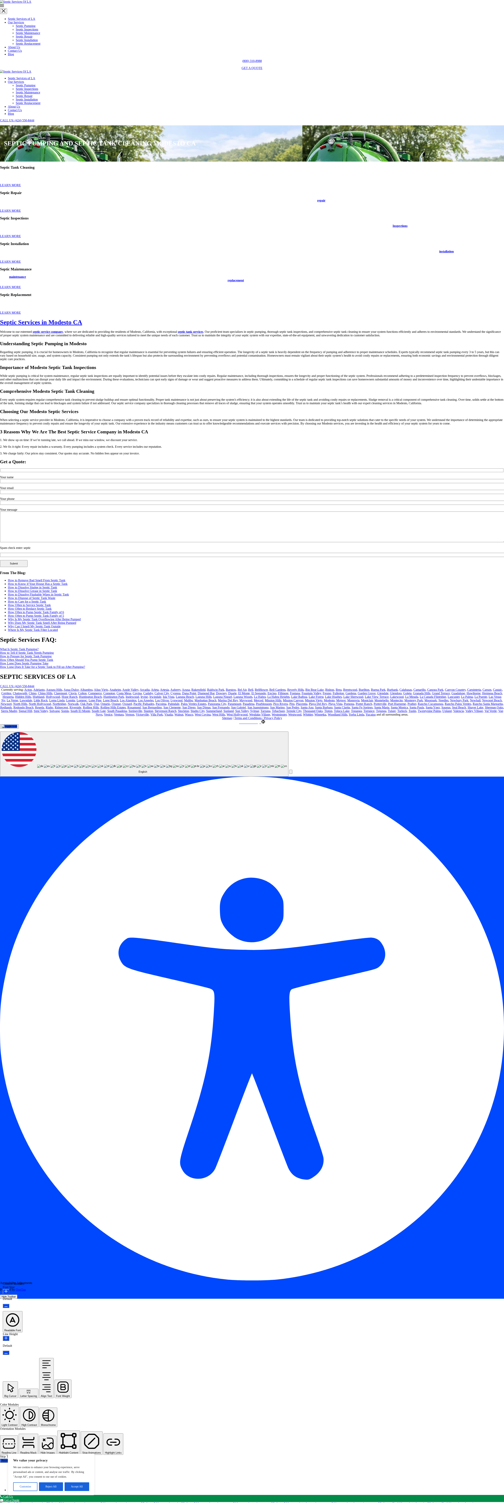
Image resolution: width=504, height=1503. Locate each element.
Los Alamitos (128, 700)
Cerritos (6, 693)
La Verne (12, 700)
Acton (28, 689)
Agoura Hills (54, 689)
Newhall (475, 700)
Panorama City (217, 704)
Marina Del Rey (228, 700)
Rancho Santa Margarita (488, 704)
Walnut (178, 714)
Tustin (412, 711)
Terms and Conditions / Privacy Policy (258, 718)
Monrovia (353, 700)
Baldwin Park (215, 689)
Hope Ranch (69, 696)
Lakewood (397, 696)
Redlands (6, 707)
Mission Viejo (313, 700)
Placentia (301, 704)
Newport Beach (492, 700)
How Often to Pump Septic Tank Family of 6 (36, 612)
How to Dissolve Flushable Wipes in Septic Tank (38, 594)
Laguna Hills (203, 696)
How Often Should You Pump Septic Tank (26, 659)
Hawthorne (474, 693)
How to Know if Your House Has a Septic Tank (38, 583)
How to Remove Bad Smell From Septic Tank (36, 580)
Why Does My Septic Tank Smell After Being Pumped (42, 622)
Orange (116, 704)
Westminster (279, 714)
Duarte (232, 693)
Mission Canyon (293, 700)
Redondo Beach (23, 707)
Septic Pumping (25, 26)
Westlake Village (259, 714)
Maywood (245, 700)
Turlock (402, 711)
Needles (443, 700)
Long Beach (110, 700)
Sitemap (227, 718)
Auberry (175, 689)
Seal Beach (459, 707)
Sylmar (254, 711)
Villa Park (156, 714)
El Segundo (258, 693)
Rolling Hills (91, 707)
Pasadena (248, 704)
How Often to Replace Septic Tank (30, 608)
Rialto (49, 707)
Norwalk (73, 704)
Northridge (59, 704)
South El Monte (80, 711)
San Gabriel (238, 707)
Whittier (308, 714)
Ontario (105, 704)
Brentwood (350, 689)
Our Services (16, 22)
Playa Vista (335, 704)
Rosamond (134, 707)
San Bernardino (152, 707)
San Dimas (204, 707)
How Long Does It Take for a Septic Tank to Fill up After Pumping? (42, 667)
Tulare (392, 711)
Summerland (214, 711)
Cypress (175, 693)
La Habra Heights (278, 696)
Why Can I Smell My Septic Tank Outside (34, 626)
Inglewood (132, 696)
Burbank (392, 689)
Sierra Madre (9, 711)
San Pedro (292, 707)
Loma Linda (57, 700)
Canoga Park (435, 689)
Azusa (186, 689)
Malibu (188, 700)
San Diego (188, 707)
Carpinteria (474, 689)
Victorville (142, 714)
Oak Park (86, 704)
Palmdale (173, 704)
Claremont (60, 693)
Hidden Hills (23, 696)
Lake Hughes (333, 696)
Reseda (39, 707)
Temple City (293, 711)
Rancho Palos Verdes (458, 704)
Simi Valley (41, 711)
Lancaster (454, 696)
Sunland (228, 711)
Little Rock (41, 700)
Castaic (497, 689)
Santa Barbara (324, 707)
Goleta (407, 693)
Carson (487, 689)
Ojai (96, 704)
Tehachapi (278, 711)
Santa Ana (307, 707)
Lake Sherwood (353, 696)
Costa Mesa (124, 693)
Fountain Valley (311, 693)
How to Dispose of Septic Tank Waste (31, 598)
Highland (38, 696)
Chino (32, 693)
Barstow (231, 689)
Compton (109, 693)
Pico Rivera (280, 704)
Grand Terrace (441, 693)
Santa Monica (399, 707)
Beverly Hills (295, 689)
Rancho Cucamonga (430, 704)
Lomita (70, 700)
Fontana (295, 693)
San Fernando (221, 707)
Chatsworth (20, 693)
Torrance (368, 711)
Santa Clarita (342, 707)
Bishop (329, 689)
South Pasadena (117, 711)
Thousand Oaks (313, 711)
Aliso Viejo (101, 689)
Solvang (54, 711)
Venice (108, 714)
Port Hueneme (397, 704)
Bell (250, 689)
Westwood (294, 714)
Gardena (351, 693)
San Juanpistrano (258, 707)
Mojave (341, 700)
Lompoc (82, 700)
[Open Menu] (252, 6)
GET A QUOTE (252, 68)
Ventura (119, 714)
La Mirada (411, 696)
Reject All (51, 1486)
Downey (221, 693)
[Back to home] (15, 1)
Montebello (381, 700)
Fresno (327, 693)
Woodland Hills (337, 714)
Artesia (164, 689)
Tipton (328, 711)
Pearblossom (264, 704)
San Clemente (172, 707)
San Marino (277, 707)
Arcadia (145, 689)
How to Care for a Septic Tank (27, 601)
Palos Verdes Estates (193, 704)
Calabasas (405, 689)
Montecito (396, 700)
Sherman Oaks (494, 707)
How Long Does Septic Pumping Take (24, 663)
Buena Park (378, 689)
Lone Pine (95, 700)
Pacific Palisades (143, 704)
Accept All (77, 1486)
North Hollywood (40, 704)
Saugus (445, 707)
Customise (25, 1486)
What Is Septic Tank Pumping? (19, 649)
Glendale (382, 693)
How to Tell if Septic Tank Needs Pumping (27, 652)
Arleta (155, 689)
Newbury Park (459, 700)
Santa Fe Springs (362, 707)
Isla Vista (168, 696)
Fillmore (283, 693)
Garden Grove (367, 693)
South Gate (99, 711)
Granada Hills (421, 693)
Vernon (129, 714)
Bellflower (261, 689)
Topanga (356, 711)
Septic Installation (27, 40)
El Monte (244, 693)
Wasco (189, 714)
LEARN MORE (10, 185)
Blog (11, 54)
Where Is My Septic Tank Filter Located (33, 630)
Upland (447, 711)
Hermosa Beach (492, 693)
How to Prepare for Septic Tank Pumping (26, 656)
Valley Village (474, 711)
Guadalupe (458, 693)
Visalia (168, 714)
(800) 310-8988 (252, 61)
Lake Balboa (299, 696)
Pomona (349, 704)
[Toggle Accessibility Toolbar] (9, 726)
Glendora (396, 693)
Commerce (95, 693)
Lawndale (26, 700)
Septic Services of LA (21, 18)
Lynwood (176, 700)
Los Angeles (146, 700)
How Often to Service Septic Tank (29, 605)
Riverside (75, 707)
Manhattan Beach (205, 700)
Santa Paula (417, 707)
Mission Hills (273, 700)
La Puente (480, 696)
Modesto (329, 700)
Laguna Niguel (222, 696)
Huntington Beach (90, 696)
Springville (135, 711)
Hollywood (53, 696)
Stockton (183, 711)
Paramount (234, 704)
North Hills (20, 704)
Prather (412, 704)
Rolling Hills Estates (113, 707)
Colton (82, 693)
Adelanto (39, 689)
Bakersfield (198, 689)
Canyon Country (455, 689)
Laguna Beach (185, 696)
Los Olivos (162, 700)
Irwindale (155, 696)
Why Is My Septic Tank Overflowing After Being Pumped (44, 619)
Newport (6, 704)
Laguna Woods (242, 696)
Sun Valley (242, 711)
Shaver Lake (475, 707)
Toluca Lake (341, 711)
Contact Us (15, 50)
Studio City (198, 711)
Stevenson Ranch (165, 711)
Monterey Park (413, 700)
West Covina (203, 714)
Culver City (162, 693)
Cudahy (148, 693)
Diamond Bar (206, 693)
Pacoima (161, 704)
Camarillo (419, 689)
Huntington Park (113, 696)
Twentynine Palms (429, 711)
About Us (14, 47)
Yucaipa (371, 714)
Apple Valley (130, 689)
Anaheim (115, 689)
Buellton (364, 689)
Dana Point (189, 693)
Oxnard (127, 704)
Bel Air (242, 689)
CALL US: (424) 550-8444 (17, 120)
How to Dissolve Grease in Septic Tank (32, 591)
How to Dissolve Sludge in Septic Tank (32, 587)
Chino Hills (45, 693)
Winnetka (320, 714)
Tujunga (381, 711)
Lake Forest (316, 696)
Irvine (144, 696)
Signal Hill (25, 711)
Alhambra (86, 689)
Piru (292, 704)
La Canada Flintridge (433, 696)
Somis (65, 711)
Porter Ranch (364, 704)
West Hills (218, 714)
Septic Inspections (27, 29)
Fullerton (338, 693)
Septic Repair (24, 36)
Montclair (367, 700)
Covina (137, 693)
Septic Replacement (28, 43)
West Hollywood (237, 714)
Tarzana (265, 711)
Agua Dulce (71, 689)
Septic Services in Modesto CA (41, 322)
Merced (258, 700)
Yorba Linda (356, 714)
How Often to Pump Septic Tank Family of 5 (36, 615)
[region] (51, 1474)
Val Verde (491, 711)
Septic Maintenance (28, 33)
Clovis (73, 693)
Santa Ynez (433, 707)
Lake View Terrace (377, 696)
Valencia (458, 711)
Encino (272, 693)
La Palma (467, 696)
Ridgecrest (61, 707)
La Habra (260, 696)
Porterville (380, 704)
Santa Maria (381, 707)
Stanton (148, 711)
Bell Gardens (277, 689)
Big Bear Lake (314, 689)
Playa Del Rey (318, 704)
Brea (339, 689)
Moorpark (430, 700)
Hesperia (8, 696)
